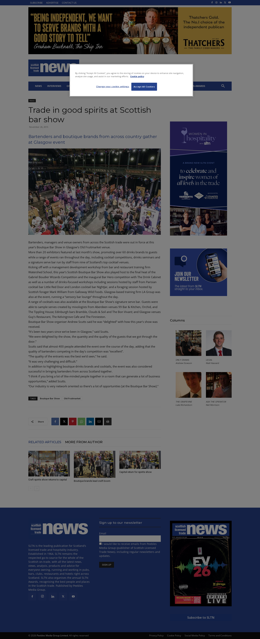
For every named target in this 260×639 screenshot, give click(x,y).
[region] (131, 80)
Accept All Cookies (144, 86)
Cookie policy (137, 76)
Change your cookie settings (112, 86)
